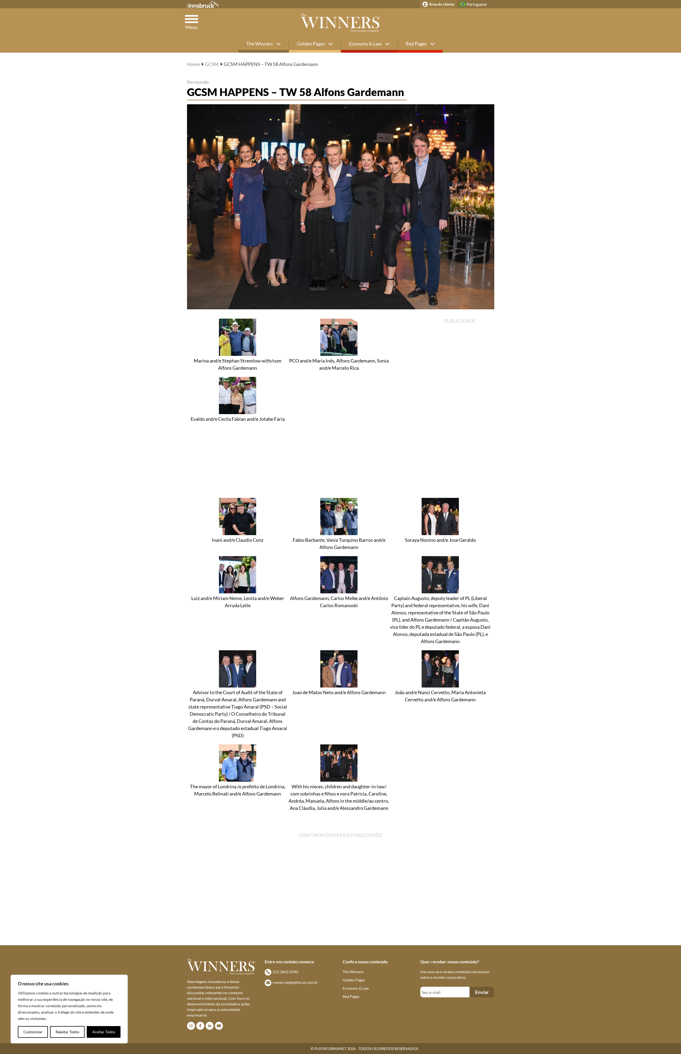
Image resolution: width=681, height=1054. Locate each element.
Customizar (33, 1032)
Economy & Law (366, 44)
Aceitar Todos (103, 1032)
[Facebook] (200, 1026)
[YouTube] (219, 1026)
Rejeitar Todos (67, 1032)
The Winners (260, 44)
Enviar (482, 992)
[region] (69, 1009)
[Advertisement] (468, 407)
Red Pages (417, 44)
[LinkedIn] (210, 1026)
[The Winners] (340, 23)
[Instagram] (191, 1026)
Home (193, 64)
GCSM (212, 64)
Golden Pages (311, 44)
